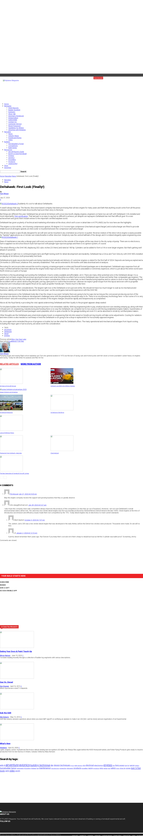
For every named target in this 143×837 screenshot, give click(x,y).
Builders (7, 142)
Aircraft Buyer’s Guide (16, 152)
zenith (17, 771)
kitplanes (33, 768)
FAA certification (21, 216)
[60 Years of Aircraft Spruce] (11, 383)
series (117, 768)
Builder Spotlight (14, 110)
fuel (126, 765)
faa (114, 765)
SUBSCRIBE (12, 120)
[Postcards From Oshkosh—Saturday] (11, 450)
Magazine (7, 106)
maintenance (45, 768)
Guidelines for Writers (16, 128)
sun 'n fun (136, 768)
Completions (13, 146)
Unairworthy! (12, 164)
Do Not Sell (140, 835)
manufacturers (55, 768)
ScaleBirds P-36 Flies (16, 341)
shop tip (122, 768)
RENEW (3, 585)
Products (11, 162)
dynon (72, 765)
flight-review (119, 765)
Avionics (11, 158)
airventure (7, 330)
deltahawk (8, 332)
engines (7, 336)
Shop (6, 166)
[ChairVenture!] (62, 450)
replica (105, 768)
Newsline (7, 132)
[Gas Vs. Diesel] (17, 678)
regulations (96, 768)
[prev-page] (1, 477)
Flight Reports (13, 108)
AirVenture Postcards (6, 412)
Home (6, 104)
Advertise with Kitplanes (17, 130)
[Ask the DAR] (17, 709)
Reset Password (14, 126)
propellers (85, 768)
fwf (128, 765)
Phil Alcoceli (14, 494)
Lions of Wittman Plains (7, 433)
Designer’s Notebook (16, 116)
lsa (38, 768)
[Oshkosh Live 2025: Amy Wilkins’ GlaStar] (62, 383)
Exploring (11, 112)
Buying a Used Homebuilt (17, 154)
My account (115, 78)
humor (13, 768)
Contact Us (12, 122)
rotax (109, 768)
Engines (11, 156)
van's (7, 771)
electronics (98, 765)
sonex (128, 768)
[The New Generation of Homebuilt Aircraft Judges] (11, 471)
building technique (40, 765)
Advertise (133, 78)
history (137, 765)
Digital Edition (13, 118)
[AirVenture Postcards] (11, 410)
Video (10, 140)
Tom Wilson (4, 194)
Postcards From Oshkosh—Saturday (11, 453)
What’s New (5, 743)
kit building (27, 768)
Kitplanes (3, 748)
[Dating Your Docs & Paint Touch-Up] (17, 647)
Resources (8, 150)
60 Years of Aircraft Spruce (8, 386)
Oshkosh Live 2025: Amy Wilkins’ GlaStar (63, 386)
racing (90, 768)
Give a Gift (140, 78)
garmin (132, 765)
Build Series (12, 148)
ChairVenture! (55, 453)
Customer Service (15, 124)
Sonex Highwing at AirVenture (9, 392)
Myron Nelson (5, 656)
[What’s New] (17, 740)
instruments (20, 768)
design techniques (62, 765)
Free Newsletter (124, 78)
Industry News (13, 136)
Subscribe (107, 78)
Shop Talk (12, 114)
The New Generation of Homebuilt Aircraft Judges (14, 473)
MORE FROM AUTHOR (31, 364)
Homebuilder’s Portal (16, 144)
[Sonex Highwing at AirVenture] (13, 389)
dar (52, 765)
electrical (90, 765)
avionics (24, 765)
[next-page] (5, 477)
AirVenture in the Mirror (57, 412)
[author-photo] (5, 352)
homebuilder (5, 768)
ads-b (2, 765)
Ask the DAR (5, 713)
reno (101, 768)
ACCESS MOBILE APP (8, 591)
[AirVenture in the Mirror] (62, 410)
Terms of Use (126, 835)
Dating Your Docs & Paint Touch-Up (16, 651)
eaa (75, 765)
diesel (6, 334)
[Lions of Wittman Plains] (11, 430)
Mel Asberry (4, 717)
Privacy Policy (117, 835)
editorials (79, 765)
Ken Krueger (4, 686)
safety (113, 768)
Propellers (12, 160)
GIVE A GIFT (4, 588)
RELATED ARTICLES (9, 364)
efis (84, 765)
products (77, 768)
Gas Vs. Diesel (6, 682)
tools (2, 770)
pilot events (70, 768)
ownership (63, 768)
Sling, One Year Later (18, 339)
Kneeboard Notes (14, 138)
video (12, 770)
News (10, 134)
